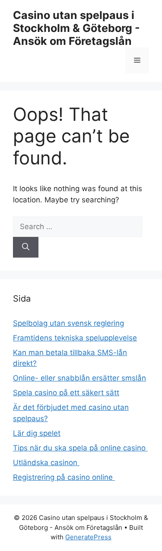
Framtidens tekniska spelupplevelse (75, 338)
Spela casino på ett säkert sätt (66, 392)
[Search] (25, 247)
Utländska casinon (46, 462)
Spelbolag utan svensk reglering (68, 323)
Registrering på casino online (64, 477)
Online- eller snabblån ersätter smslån (79, 378)
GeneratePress (88, 537)
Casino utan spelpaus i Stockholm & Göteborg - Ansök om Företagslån (76, 28)
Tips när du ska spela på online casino (80, 448)
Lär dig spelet (36, 433)
